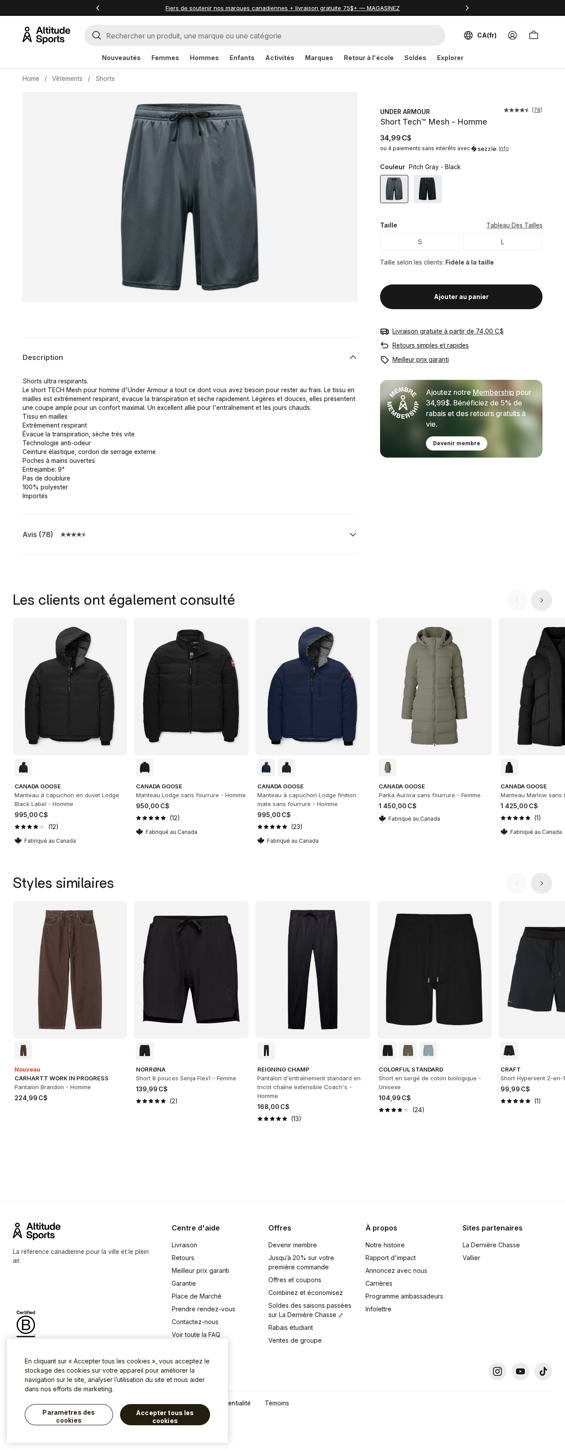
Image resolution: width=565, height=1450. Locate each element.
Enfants (242, 57)
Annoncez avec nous (396, 1270)
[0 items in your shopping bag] (533, 35)
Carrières (378, 1283)
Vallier (471, 1257)
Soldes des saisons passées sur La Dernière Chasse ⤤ (309, 1310)
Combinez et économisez (305, 1292)
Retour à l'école (369, 57)
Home (31, 78)
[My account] (512, 35)
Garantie (184, 1283)
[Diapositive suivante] (541, 600)
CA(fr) (487, 35)
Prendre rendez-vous (203, 1309)
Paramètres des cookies (68, 1416)
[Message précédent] (98, 8)
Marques (319, 57)
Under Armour (405, 111)
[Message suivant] (467, 8)
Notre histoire (385, 1245)
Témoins (277, 1403)
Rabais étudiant (290, 1327)
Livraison (184, 1245)
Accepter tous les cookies (165, 1416)
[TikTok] (543, 1371)
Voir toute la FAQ (196, 1334)
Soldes (415, 57)
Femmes (165, 57)
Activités (279, 57)
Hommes (204, 57)
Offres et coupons (294, 1279)
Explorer (450, 57)
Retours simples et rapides (430, 345)
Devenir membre (456, 443)
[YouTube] (520, 1371)
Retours (183, 1257)
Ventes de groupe (295, 1340)
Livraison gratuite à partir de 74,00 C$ (448, 331)
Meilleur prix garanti (420, 359)
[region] (117, 1391)
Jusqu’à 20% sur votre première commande (301, 1262)
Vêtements (67, 78)
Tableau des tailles (514, 225)
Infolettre (378, 1309)
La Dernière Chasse (491, 1245)
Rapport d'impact (390, 1257)
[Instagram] (497, 1371)
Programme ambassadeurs (404, 1296)
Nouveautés (121, 57)
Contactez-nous (195, 1321)
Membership (493, 392)
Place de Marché (197, 1296)
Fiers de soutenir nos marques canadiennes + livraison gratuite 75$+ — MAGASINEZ (283, 7)
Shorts (105, 78)
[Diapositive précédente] (516, 600)
